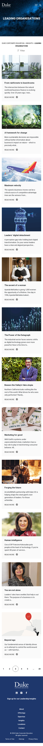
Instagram (21, 693)
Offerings (21, 713)
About (21, 709)
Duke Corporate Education (13, 43)
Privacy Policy (33, 739)
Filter (22, 50)
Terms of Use (9, 739)
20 (39, 669)
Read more (9, 97)
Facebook (26, 693)
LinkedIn (17, 693)
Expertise (21, 717)
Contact (21, 728)
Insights (29, 43)
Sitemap (21, 739)
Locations (21, 724)
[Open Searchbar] (40, 5)
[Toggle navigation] (36, 5)
